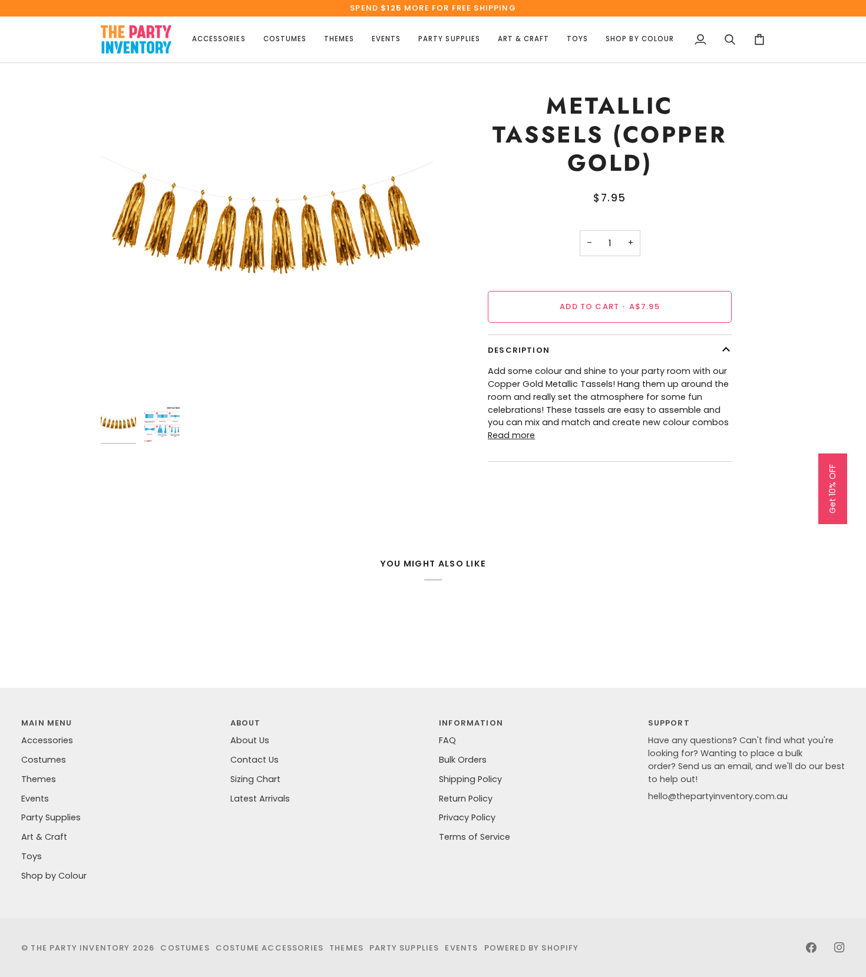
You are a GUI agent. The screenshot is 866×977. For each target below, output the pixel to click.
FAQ (447, 740)
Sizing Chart (255, 779)
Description (519, 350)
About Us (249, 740)
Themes (38, 779)
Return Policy (466, 798)
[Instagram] (839, 947)
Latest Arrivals (260, 798)
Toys (31, 856)
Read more (511, 435)
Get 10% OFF (832, 489)
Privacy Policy (467, 817)
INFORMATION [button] (471, 722)
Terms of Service (474, 837)
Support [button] (669, 722)
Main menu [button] (46, 722)
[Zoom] (267, 234)
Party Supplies (51, 817)
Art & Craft (44, 837)
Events (35, 798)
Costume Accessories (269, 947)
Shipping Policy (470, 779)
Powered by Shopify (531, 947)
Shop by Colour (54, 876)
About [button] (245, 722)
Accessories (47, 740)
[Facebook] (811, 947)
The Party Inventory (80, 947)
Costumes (43, 760)
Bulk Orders (463, 760)
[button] (218, 39)
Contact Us (254, 760)
